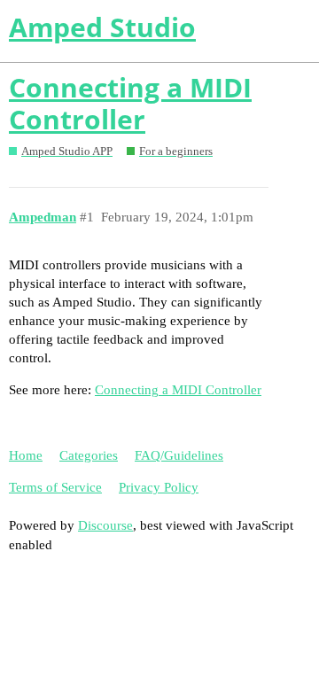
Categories (88, 455)
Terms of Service (55, 487)
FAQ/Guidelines (179, 455)
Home (26, 455)
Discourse (105, 525)
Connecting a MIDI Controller (130, 103)
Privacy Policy (158, 487)
